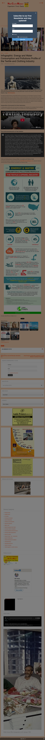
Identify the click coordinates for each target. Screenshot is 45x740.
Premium (15, 34)
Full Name (14, 23)
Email (13, 28)
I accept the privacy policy (23, 37)
